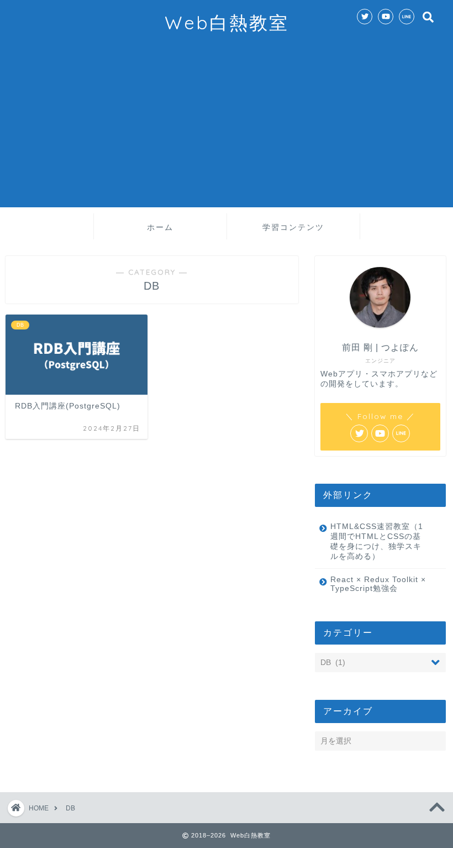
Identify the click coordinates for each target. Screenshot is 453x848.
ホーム (160, 227)
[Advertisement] (226, 130)
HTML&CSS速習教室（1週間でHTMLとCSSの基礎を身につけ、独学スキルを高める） (376, 541)
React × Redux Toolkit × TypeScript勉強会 (378, 584)
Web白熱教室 (227, 22)
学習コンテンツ (293, 227)
